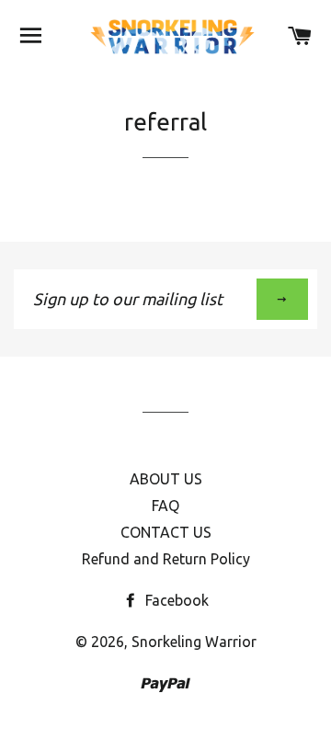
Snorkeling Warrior (194, 641)
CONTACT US (165, 532)
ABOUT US (166, 479)
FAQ (165, 505)
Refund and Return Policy (166, 559)
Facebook (175, 600)
